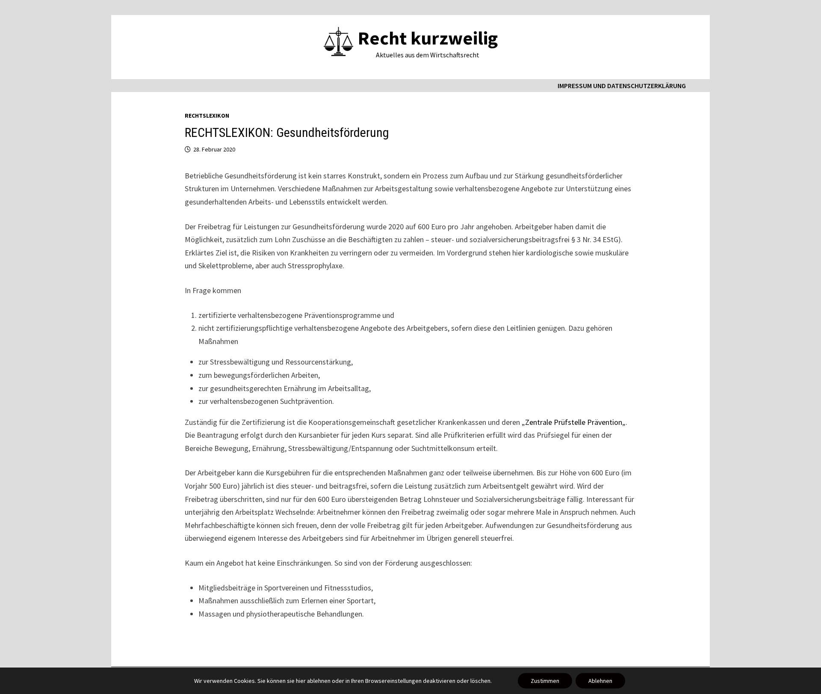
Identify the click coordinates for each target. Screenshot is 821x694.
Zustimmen (545, 681)
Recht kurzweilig (428, 38)
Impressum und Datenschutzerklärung (622, 85)
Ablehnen (600, 681)
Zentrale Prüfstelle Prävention (573, 422)
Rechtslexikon (207, 115)
